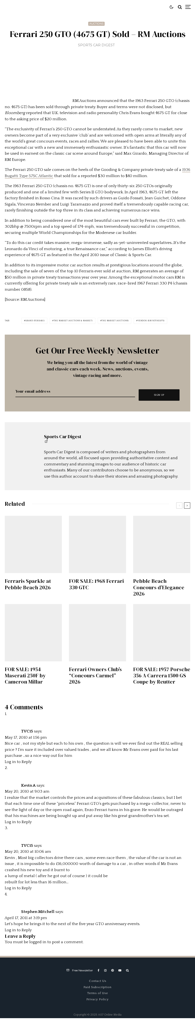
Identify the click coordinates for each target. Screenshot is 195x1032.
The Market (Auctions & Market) (73, 321)
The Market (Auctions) (115, 321)
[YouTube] (120, 970)
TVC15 (27, 731)
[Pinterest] (112, 970)
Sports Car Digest (96, 45)
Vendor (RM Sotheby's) (151, 321)
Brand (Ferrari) (35, 321)
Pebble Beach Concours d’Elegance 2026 (158, 587)
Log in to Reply (18, 762)
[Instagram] (105, 970)
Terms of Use (97, 993)
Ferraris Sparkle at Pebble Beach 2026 (28, 584)
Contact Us (97, 981)
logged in (37, 942)
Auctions (96, 23)
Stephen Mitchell (37, 912)
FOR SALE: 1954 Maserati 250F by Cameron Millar (25, 675)
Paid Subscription (97, 987)
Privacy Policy (97, 999)
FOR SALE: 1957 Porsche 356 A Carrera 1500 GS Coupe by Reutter (161, 675)
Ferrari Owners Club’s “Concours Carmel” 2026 (95, 675)
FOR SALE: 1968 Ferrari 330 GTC (96, 584)
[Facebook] (98, 970)
